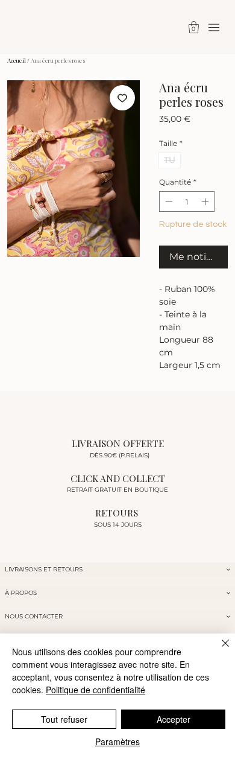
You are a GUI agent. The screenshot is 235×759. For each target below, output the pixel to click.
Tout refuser (64, 719)
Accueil (16, 60)
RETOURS (117, 512)
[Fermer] (218, 650)
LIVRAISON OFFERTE (118, 443)
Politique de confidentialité (95, 690)
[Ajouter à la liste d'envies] (122, 97)
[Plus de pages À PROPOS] (228, 593)
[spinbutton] (186, 201)
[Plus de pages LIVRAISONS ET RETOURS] (228, 569)
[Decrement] (167, 201)
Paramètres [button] (117, 741)
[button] (194, 27)
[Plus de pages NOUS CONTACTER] (228, 616)
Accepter (173, 719)
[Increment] (206, 201)
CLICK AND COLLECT (117, 478)
